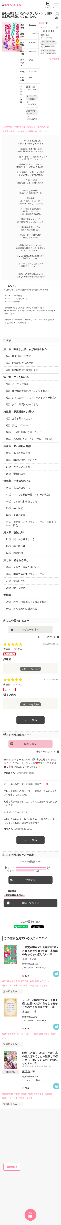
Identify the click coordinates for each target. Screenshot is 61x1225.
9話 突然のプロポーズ (18, 425)
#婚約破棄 (34, 981)
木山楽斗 (27, 1011)
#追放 (23, 1094)
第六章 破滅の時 (13, 532)
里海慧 (41, 23)
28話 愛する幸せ (15, 587)
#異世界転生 (8, 127)
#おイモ (14, 1098)
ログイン (48, 7)
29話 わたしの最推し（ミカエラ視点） (27, 601)
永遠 (15, 649)
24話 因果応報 (14, 553)
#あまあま (34, 985)
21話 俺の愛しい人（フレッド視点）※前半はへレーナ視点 (32, 524)
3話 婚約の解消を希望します (22, 369)
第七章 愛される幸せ (16, 560)
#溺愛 (5, 131)
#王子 (47, 1034)
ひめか (7, 772)
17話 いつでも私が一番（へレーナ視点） (28, 494)
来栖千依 (27, 959)
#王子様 (24, 981)
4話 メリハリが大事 (17, 384)
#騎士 (48, 127)
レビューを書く (30, 629)
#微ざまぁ (39, 1094)
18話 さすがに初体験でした (21, 501)
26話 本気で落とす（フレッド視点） (26, 574)
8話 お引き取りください (19, 418)
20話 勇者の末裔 (15, 515)
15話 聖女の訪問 (15, 473)
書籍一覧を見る (30, 902)
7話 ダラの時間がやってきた (22, 404)
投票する (30, 879)
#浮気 (53, 1034)
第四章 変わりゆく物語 (17, 446)
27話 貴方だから (15, 580)
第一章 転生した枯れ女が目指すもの (25, 349)
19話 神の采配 (14, 508)
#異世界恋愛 (20, 127)
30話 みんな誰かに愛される (21, 608)
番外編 (7, 594)
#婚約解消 (41, 127)
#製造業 (48, 1094)
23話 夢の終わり (15, 546)
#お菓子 (5, 1098)
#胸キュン (6, 985)
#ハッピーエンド (42, 131)
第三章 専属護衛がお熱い (18, 411)
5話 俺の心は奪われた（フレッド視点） (28, 390)
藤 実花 (26, 1071)
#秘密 (15, 985)
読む (30, 1213)
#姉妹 (31, 131)
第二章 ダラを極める (16, 377)
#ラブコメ (45, 981)
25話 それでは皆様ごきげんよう (24, 567)
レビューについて (47, 637)
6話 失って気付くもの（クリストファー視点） (31, 397)
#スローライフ (25, 1098)
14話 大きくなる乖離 (18, 466)
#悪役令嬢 (15, 981)
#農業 (30, 1094)
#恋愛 (4, 1034)
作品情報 (55, 59)
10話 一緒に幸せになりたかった (24, 432)
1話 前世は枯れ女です (18, 356)
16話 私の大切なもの (18, 487)
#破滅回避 (31, 127)
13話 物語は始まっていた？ (21, 460)
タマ (15, 684)
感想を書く (30, 743)
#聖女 (17, 1094)
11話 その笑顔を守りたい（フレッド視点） (29, 439)
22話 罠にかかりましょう (20, 539)
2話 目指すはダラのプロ (19, 363)
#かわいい (23, 985)
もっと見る (30, 720)
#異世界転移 (7, 1094)
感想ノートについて (46, 751)
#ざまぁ (24, 131)
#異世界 (5, 981)
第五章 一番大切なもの (17, 480)
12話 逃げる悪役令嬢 (18, 453)
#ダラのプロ (14, 131)
